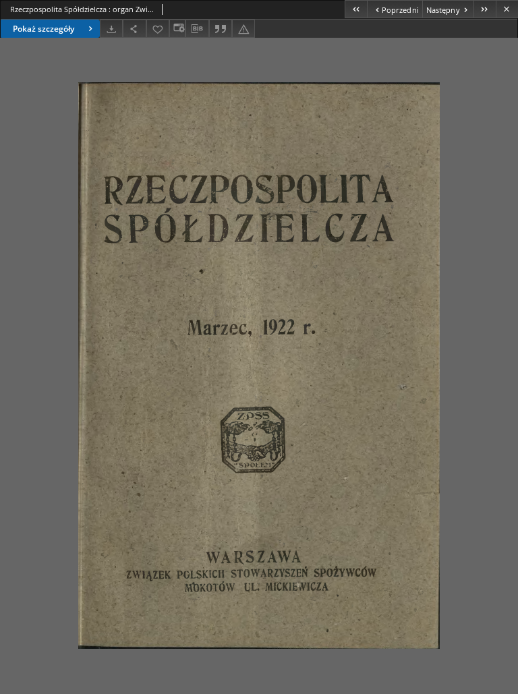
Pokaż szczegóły (43, 28)
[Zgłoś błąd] (243, 29)
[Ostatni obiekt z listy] (484, 9)
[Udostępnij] (134, 29)
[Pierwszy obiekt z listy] (356, 9)
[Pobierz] (111, 29)
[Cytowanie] (220, 29)
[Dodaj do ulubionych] (157, 29)
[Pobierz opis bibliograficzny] (196, 29)
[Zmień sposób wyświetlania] (177, 29)
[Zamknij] (507, 9)
